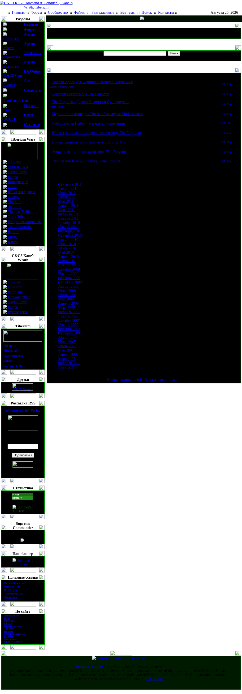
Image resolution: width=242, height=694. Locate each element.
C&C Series (23, 410)
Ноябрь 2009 (68, 274)
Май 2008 (66, 299)
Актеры (14, 197)
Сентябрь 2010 (70, 235)
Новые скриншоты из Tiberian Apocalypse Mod (89, 142)
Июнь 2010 (67, 248)
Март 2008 (66, 308)
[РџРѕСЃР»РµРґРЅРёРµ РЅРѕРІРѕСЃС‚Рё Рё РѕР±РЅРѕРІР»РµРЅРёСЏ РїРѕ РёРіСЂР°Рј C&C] (142, 19)
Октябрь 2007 (69, 329)
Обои (12, 187)
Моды (12, 237)
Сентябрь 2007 (70, 333)
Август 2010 (68, 240)
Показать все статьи (161, 379)
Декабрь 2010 (69, 223)
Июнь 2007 (67, 346)
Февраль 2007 (69, 363)
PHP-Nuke (154, 679)
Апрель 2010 (68, 257)
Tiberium (14, 202)
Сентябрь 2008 (70, 282)
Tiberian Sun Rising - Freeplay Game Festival (86, 161)
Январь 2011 (68, 218)
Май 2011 (65, 201)
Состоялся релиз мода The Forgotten (80, 94)
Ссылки (32, 124)
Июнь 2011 (67, 197)
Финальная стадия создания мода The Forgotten (90, 152)
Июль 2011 (67, 193)
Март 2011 (66, 210)
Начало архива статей (124, 379)
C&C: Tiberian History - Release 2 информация (88, 123)
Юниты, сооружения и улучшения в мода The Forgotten (96, 133)
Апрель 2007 (68, 354)
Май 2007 (66, 350)
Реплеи (13, 232)
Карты (13, 242)
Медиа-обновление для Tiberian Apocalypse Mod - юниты (97, 114)
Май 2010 (66, 252)
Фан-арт (14, 207)
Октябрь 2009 (69, 278)
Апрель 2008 (68, 303)
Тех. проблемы (20, 227)
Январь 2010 (68, 265)
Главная (31, 24)
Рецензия (15, 292)
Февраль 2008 (69, 312)
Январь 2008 (68, 316)
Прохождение (19, 297)
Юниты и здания (21, 192)
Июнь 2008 (67, 295)
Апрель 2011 (68, 206)
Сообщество (15, 100)
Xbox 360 (15, 217)
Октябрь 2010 (69, 231)
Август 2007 (68, 337)
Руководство (18, 312)
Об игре (14, 162)
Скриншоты (17, 172)
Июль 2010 (67, 244)
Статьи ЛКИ (18, 167)
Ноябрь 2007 (68, 325)
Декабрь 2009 (69, 269)
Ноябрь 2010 (68, 227)
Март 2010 (66, 261)
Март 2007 (66, 359)
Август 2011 (68, 189)
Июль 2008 (67, 291)
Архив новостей (89, 666)
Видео (13, 177)
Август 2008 (68, 286)
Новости (15, 287)
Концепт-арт (18, 182)
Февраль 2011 (69, 214)
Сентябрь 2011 (70, 184)
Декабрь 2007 (69, 320)
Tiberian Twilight (21, 212)
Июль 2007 (67, 342)
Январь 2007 (68, 367)
